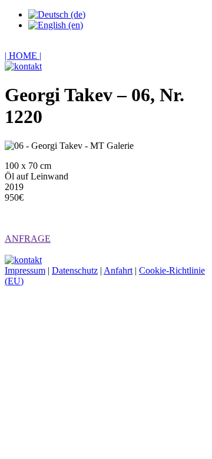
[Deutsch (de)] (56, 14)
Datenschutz (75, 270)
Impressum (25, 270)
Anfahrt (118, 270)
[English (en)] (55, 25)
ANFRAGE (28, 239)
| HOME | (23, 56)
